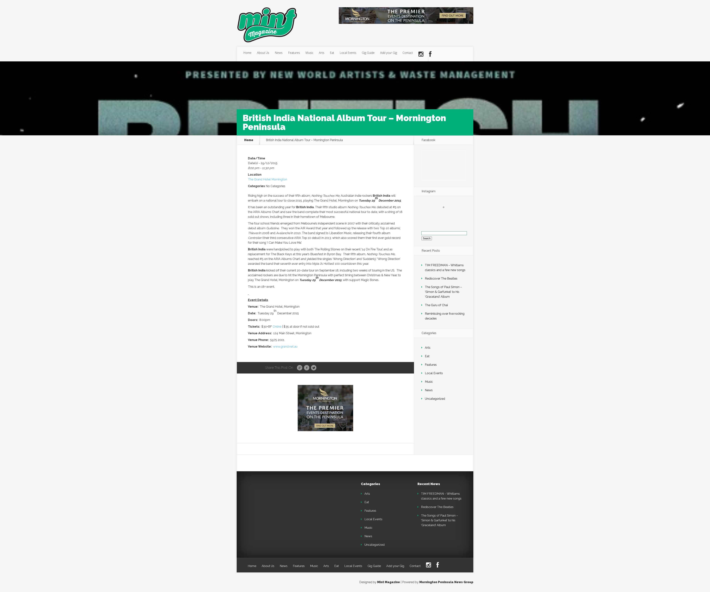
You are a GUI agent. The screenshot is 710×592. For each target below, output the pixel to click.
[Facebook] (430, 54)
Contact (408, 53)
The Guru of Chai (436, 305)
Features (294, 53)
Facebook (307, 368)
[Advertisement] (274, 505)
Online (277, 326)
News (279, 53)
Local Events (348, 53)
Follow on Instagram (446, 214)
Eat (332, 53)
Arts (321, 53)
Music (309, 53)
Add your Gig (388, 53)
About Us (263, 53)
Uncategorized (435, 398)
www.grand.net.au (285, 346)
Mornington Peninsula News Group (446, 582)
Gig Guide (368, 53)
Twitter (314, 368)
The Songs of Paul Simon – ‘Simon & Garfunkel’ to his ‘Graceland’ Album (443, 291)
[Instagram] (421, 54)
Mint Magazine (388, 582)
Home (247, 53)
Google (299, 368)
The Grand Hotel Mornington (267, 179)
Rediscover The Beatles (441, 278)
